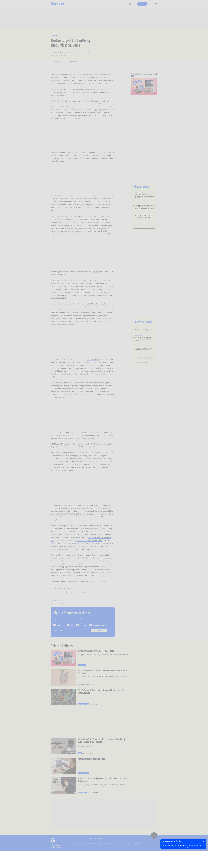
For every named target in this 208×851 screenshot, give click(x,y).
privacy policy (184, 845)
